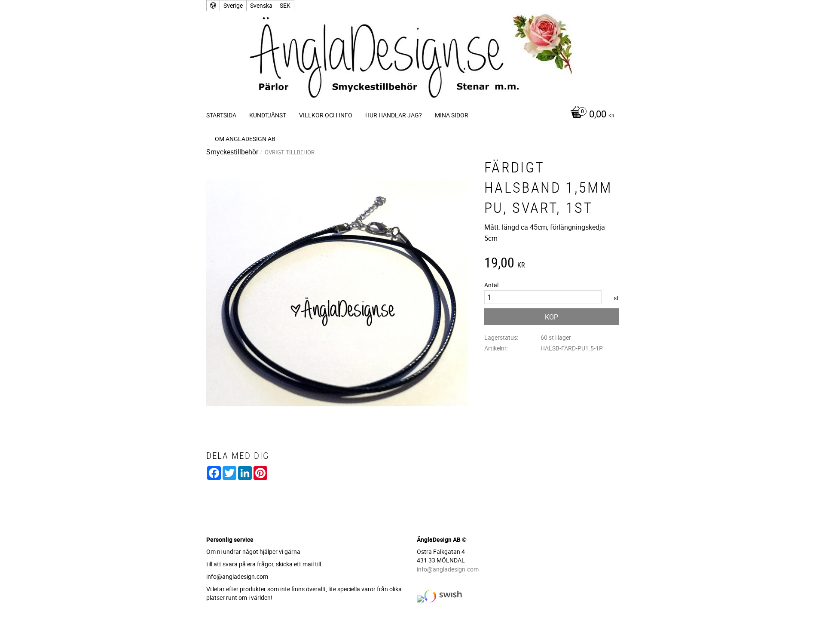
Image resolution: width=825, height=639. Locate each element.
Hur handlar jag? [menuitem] (393, 115)
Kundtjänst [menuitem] (267, 115)
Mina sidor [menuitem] (451, 115)
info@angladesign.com (448, 569)
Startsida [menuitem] (221, 115)
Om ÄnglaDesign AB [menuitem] (245, 139)
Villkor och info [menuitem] (325, 115)
